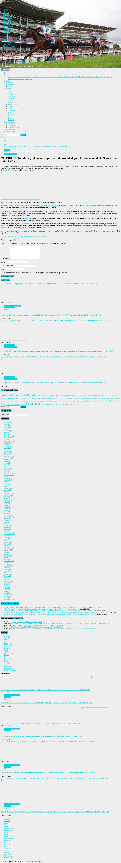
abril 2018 (7, 573)
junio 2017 (7, 589)
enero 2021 (7, 529)
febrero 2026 (8, 433)
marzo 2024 (8, 468)
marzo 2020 (8, 542)
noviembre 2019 (9, 549)
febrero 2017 (8, 596)
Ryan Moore (111, 401)
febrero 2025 (8, 453)
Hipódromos (8, 668)
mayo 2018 (7, 571)
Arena (29, 394)
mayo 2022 (7, 505)
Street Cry (45, 404)
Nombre (4, 262)
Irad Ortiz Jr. (112, 398)
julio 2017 (7, 588)
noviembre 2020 (9, 532)
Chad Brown (51, 395)
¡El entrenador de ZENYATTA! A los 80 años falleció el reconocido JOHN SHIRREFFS (37, 627)
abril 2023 (7, 487)
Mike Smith (56, 401)
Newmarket (64, 401)
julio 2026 (7, 424)
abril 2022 (7, 507)
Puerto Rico (11, 110)
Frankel (4, 398)
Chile (9, 90)
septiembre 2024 (9, 461)
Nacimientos (12, 126)
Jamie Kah (89, 206)
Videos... (3, 137)
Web (2, 269)
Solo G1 (33, 403)
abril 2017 (7, 593)
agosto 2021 (8, 519)
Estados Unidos (13, 94)
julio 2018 (7, 567)
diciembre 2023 (9, 473)
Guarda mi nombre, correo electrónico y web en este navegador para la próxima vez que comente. (35, 273)
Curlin (78, 395)
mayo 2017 (7, 591)
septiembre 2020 (9, 534)
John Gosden (24, 401)
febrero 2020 (8, 544)
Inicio (6, 73)
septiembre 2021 (9, 517)
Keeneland (32, 401)
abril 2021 (7, 524)
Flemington (58, 213)
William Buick (74, 404)
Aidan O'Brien (8, 395)
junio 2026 (7, 426)
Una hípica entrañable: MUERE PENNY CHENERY (27, 622)
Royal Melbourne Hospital (48, 206)
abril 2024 (7, 466)
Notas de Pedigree (14, 128)
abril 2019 (7, 554)
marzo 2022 (8, 508)
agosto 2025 (8, 443)
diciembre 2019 (9, 547)
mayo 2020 (7, 539)
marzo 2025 (8, 451)
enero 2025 (7, 454)
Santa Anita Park (7, 404)
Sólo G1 (6, 81)
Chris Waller (71, 395)
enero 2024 (7, 471)
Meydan (48, 401)
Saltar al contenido (7, 2)
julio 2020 (7, 537)
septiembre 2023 (9, 478)
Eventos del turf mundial (12, 695)
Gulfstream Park (71, 398)
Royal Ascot (72, 401)
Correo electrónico (7, 266)
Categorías (4, 415)
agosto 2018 (8, 566)
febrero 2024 (8, 470)
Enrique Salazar (7, 170)
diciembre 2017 (9, 579)
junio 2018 (7, 569)
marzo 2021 (8, 525)
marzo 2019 (8, 556)
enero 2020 (7, 546)
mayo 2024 (7, 465)
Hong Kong (11, 96)
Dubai (9, 92)
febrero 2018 (8, 576)
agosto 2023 (8, 480)
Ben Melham (25, 224)
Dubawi (97, 395)
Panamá (10, 106)
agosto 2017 (8, 586)
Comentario (5, 259)
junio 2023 (7, 483)
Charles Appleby (61, 395)
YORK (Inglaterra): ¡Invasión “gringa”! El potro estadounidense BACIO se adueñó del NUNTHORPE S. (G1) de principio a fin (41, 609)
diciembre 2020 (9, 530)
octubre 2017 (8, 583)
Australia (10, 87)
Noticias (6, 75)
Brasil (9, 88)
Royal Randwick (81, 401)
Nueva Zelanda (12, 104)
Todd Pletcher (59, 404)
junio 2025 (7, 446)
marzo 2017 (8, 594)
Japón (10, 102)
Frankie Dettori (13, 398)
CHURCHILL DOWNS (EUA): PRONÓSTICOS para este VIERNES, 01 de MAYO (39, 625)
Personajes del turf (10, 131)
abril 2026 (7, 429)
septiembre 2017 (9, 584)
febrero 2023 (8, 490)
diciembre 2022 (9, 493)
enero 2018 (7, 578)
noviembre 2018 (9, 562)
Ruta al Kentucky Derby (95, 401)
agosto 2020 (8, 535)
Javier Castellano (13, 401)
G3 (28, 398)
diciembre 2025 (9, 436)
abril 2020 (7, 540)
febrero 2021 (8, 527)
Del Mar (91, 395)
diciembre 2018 (9, 561)
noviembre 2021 (9, 515)
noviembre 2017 (9, 581)
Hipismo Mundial (18, 57)
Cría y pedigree (9, 122)
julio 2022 (7, 502)
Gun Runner (81, 398)
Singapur (10, 114)
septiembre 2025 (9, 441)
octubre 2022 (8, 497)
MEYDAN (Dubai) (9, 670)
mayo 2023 (7, 485)
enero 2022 (7, 512)
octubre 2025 (8, 439)
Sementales (11, 129)
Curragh (84, 395)
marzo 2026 (8, 431)
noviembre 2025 (9, 438)
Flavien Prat (105, 395)
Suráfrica (10, 116)
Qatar (9, 112)
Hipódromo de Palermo (92, 398)
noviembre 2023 (9, 475)
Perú (9, 108)
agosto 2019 (8, 551)
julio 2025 (7, 444)
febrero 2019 (8, 557)
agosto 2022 (8, 500)
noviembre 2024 (9, 458)
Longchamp (40, 401)
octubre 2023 (8, 476)
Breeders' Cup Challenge (12, 306)
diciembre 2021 (9, 513)
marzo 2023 (8, 488)
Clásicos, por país (9, 83)
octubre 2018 (8, 564)
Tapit (51, 404)
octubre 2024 (8, 460)
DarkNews (28, 861)
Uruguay (10, 118)
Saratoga (18, 404)
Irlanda (10, 100)
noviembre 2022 (9, 495)
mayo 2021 (7, 522)
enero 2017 (7, 598)
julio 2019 (7, 552)
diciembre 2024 (9, 456)
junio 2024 (7, 463)
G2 (21, 398)
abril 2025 (7, 449)
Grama (57, 398)
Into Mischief (104, 398)
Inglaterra (11, 98)
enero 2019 (7, 559)
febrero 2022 (8, 510)
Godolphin (45, 398)
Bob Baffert (40, 395)
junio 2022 (7, 503)
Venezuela (11, 120)
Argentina (11, 85)
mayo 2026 (7, 427)
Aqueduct (19, 395)
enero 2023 (7, 492)
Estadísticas (12, 124)
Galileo (36, 398)
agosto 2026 (8, 422)
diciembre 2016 (9, 600)
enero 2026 (7, 434)
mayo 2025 (7, 448)
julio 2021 (7, 520)
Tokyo (66, 404)
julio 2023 (7, 481)
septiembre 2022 (9, 498)
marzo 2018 (8, 574)
